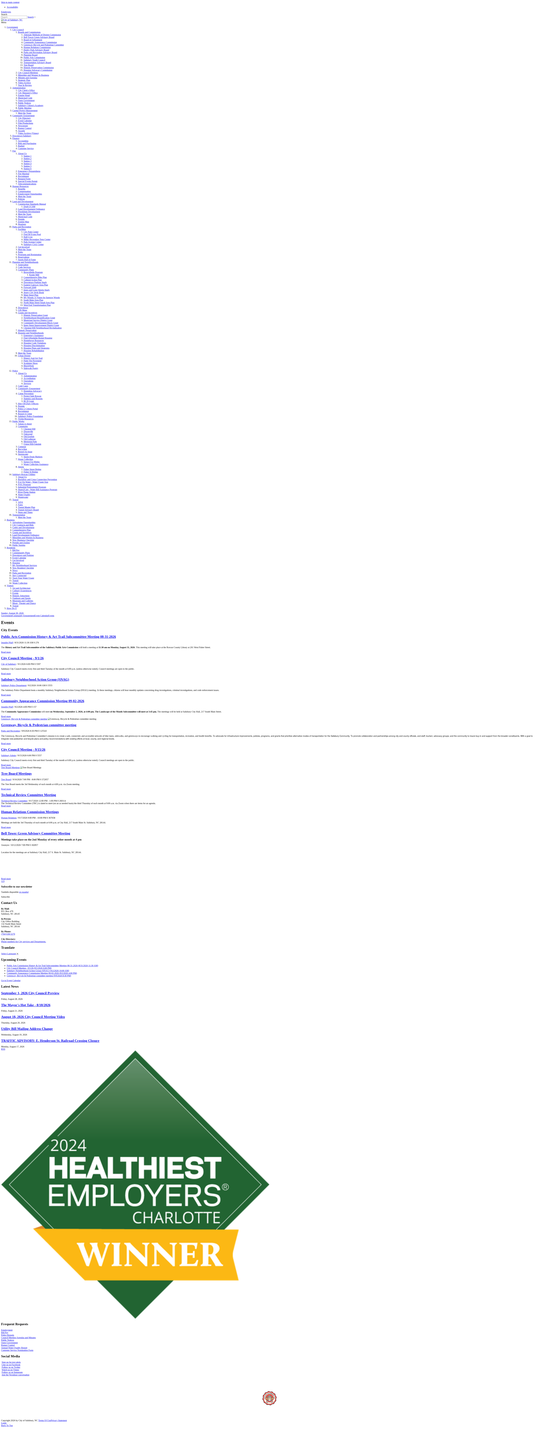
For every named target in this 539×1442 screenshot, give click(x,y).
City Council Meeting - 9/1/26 (22, 658)
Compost (22, 446)
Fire (14, 151)
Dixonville (28, 431)
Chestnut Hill (29, 429)
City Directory (24, 118)
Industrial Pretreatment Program (32, 487)
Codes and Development (23, 527)
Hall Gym (28, 237)
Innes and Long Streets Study (37, 290)
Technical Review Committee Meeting (28, 795)
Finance (15, 138)
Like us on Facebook (11, 1365)
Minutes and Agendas (27, 78)
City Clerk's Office (26, 90)
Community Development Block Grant (41, 323)
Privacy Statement (59, 1420)
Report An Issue (25, 451)
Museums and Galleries (22, 601)
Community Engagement (23, 115)
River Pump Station (26, 492)
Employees (6, 12)
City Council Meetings (28, 72)
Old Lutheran (30, 439)
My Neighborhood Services (24, 565)
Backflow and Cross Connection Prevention (37, 479)
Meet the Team (24, 113)
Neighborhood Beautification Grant (39, 318)
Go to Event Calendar (10, 980)
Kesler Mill (34, 275)
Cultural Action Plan (33, 280)
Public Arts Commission (34, 57)
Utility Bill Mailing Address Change (27, 1029)
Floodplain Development (29, 211)
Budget (21, 146)
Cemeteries (23, 426)
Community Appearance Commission (40, 42)
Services (27, 383)
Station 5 (27, 166)
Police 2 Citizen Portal (28, 409)
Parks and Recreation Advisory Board (40, 52)
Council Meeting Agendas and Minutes (18, 1337)
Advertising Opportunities (23, 522)
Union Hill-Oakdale (32, 444)
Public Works (18, 421)
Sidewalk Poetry (31, 368)
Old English (29, 436)
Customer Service (26, 148)
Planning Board (30, 55)
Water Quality (24, 494)
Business (11, 520)
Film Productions (25, 123)
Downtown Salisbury (21, 136)
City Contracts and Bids (23, 525)
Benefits (21, 189)
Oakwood (28, 434)
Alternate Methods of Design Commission (42, 35)
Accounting (23, 141)
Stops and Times (25, 512)
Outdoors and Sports (21, 598)
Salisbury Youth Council (34, 60)
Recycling (22, 449)
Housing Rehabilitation (34, 350)
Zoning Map (23, 222)
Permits (21, 219)
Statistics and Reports (33, 398)
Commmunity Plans (21, 553)
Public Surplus (18, 545)
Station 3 (27, 161)
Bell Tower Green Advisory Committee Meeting (35, 833)
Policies (21, 199)
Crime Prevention (26, 393)
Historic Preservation (27, 330)
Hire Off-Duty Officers (28, 403)
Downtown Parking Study (35, 282)
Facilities (22, 229)
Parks (20, 252)
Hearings (22, 224)
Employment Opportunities (30, 194)
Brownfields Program (33, 272)
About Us (22, 153)
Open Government (26, 100)
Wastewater (23, 497)
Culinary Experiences (21, 590)
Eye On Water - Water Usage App (33, 482)
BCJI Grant (29, 401)
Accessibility (12, 7)
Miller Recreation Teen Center (37, 239)
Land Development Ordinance (31, 209)
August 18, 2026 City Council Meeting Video (33, 1017)
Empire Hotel (24, 95)
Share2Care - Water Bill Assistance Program (37, 489)
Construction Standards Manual (32, 204)
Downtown (23, 307)
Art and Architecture (21, 588)
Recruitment (23, 176)
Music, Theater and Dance (24, 603)
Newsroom (23, 126)
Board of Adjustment (33, 40)
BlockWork (29, 366)
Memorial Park (30, 441)
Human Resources (20, 186)
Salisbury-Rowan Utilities (23, 474)
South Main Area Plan (33, 300)
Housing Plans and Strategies (36, 348)
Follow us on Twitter (11, 1367)
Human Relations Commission (37, 47)
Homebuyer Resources (34, 340)
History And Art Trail (33, 358)
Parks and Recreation (21, 227)
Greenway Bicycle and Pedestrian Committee (44, 45)
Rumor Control (24, 128)
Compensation (24, 191)
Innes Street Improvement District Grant (41, 325)
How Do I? (12, 608)
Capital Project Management (24, 110)
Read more (6, 652)
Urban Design (24, 355)
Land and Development (22, 201)
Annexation (23, 264)
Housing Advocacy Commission (38, 70)
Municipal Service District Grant (38, 320)
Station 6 (27, 168)
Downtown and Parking (23, 555)
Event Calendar (25, 120)
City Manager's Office (28, 93)
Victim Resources (26, 419)
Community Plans (26, 270)
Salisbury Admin (8, 755)
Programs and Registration (29, 254)
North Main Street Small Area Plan (39, 302)
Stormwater (23, 454)
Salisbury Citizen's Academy (30, 105)
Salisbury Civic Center (34, 244)
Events (15, 593)
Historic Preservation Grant (36, 315)
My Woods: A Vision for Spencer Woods (42, 297)
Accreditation (30, 378)
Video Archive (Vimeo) (28, 133)
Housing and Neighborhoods (31, 333)
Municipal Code (25, 98)
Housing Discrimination (34, 345)
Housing (16, 563)
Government (12, 27)
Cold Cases (23, 386)
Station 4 (27, 163)
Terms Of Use (44, 1420)
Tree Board (29, 65)
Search (31, 17)
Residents (11, 548)
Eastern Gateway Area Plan (36, 285)
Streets (21, 467)
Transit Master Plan (26, 507)
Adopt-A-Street (25, 424)
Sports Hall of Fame (27, 259)
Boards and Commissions (29, 32)
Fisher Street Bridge (32, 469)
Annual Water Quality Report (14, 1348)
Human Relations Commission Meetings (30, 812)
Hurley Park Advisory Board (36, 50)
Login (3, 1423)
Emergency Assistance (34, 335)
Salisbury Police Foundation (30, 416)
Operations (28, 381)
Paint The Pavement (32, 361)
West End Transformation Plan (37, 305)
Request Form (24, 179)
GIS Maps (22, 310)
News (15, 570)
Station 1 (27, 156)
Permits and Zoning (21, 542)
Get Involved (24, 247)
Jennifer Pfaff (7, 642)
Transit (15, 499)
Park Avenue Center (32, 242)
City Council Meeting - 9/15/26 (23, 749)
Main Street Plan (31, 295)
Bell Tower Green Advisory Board (39, 37)
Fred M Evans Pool (32, 234)
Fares (20, 505)
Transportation (18, 515)
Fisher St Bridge (31, 472)
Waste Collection (25, 459)
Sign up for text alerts (11, 1362)
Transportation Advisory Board (37, 62)
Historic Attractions (20, 596)
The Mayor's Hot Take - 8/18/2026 (25, 1005)
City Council (18, 29)
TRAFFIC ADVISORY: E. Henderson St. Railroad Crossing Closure (50, 1040)
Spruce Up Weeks (32, 462)
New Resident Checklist (23, 568)
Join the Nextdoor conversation (15, 1375)
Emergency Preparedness (29, 171)
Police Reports (7, 1335)
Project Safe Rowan (32, 396)
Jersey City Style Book (34, 292)
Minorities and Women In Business (33, 75)
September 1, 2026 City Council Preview (30, 993)
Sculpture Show (31, 363)
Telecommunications (27, 184)
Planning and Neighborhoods (25, 262)
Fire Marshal (23, 174)
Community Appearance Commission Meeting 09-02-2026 (42, 701)
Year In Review (25, 85)
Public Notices (24, 103)
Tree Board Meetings (10, 767)
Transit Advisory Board (28, 510)
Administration (19, 88)
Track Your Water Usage (23, 578)
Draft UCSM (29, 206)
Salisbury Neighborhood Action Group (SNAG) (35, 679)
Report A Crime (25, 414)
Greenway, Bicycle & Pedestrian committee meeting (24, 719)
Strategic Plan (24, 80)
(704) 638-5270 (8, 934)
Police (15, 371)
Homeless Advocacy (33, 391)
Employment (6, 1330)
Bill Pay (16, 550)
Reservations (23, 257)
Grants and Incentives (27, 313)
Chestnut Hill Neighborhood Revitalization (43, 328)
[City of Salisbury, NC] (12, 20)
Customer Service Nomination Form (17, 1350)
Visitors (10, 585)
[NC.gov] (11, 1418)
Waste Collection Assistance (36, 464)
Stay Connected (19, 575)
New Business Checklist (23, 540)
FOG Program (24, 484)
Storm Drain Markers (33, 457)
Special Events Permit (27, 181)
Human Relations (9, 818)
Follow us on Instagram (12, 1372)
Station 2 (27, 158)
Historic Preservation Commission (39, 67)
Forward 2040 (30, 287)
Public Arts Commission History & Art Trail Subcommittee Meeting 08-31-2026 (58, 636)
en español (23, 892)
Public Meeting (24, 108)
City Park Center (31, 232)
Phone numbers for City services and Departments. (23, 941)
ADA (20, 502)
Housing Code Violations (35, 343)
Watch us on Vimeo (10, 1370)
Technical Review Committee (14, 801)
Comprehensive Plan (21, 530)
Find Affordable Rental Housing (38, 338)
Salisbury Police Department (13, 685)
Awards (21, 131)
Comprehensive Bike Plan (35, 277)
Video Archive (24, 83)
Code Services (24, 267)
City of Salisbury (8, 664)
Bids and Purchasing (27, 143)
